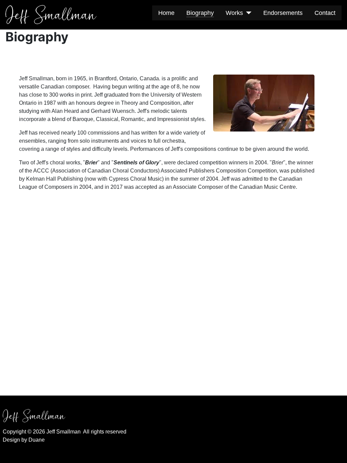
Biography (200, 12)
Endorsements (283, 12)
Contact (324, 12)
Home (166, 12)
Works (234, 12)
